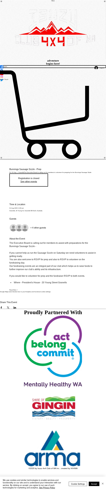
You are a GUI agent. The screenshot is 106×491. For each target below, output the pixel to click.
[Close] (102, 484)
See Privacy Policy (47, 487)
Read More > (13, 290)
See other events (28, 181)
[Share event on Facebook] (1, 307)
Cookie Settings (78, 483)
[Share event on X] (8, 307)
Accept (94, 483)
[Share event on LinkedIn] (15, 307)
